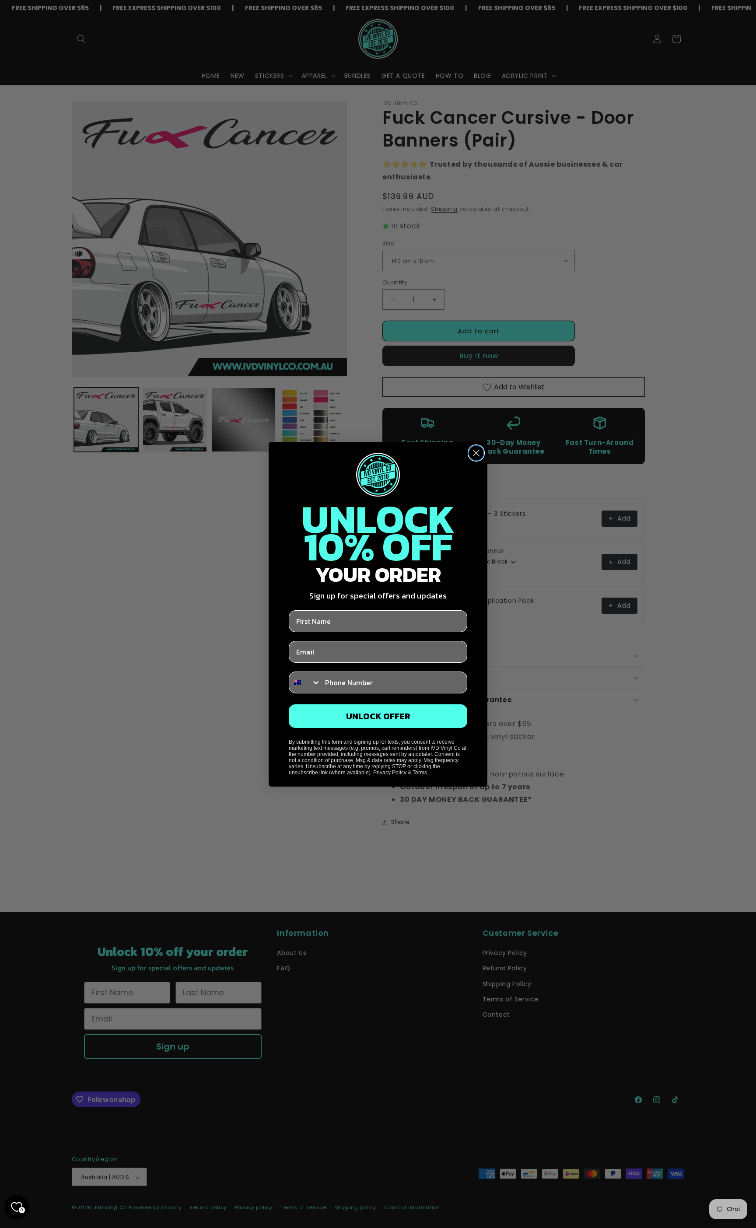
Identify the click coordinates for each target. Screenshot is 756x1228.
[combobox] (305, 682)
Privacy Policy (389, 773)
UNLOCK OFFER (378, 716)
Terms (420, 773)
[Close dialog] (476, 453)
